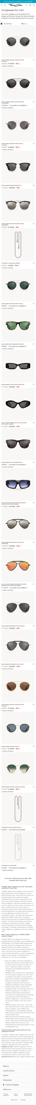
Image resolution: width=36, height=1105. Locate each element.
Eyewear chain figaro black (11, 827)
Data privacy (16, 1094)
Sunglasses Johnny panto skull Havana (12, 144)
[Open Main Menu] (1, 5)
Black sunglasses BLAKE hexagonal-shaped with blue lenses (14, 503)
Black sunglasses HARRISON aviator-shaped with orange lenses (14, 584)
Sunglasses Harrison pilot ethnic (13, 626)
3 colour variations (7, 548)
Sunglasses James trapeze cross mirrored (13, 224)
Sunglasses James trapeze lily (12, 185)
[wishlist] (26, 5)
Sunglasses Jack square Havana (13, 344)
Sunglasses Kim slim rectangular (13, 384)
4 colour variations (7, 66)
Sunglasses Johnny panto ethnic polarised (13, 102)
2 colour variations (7, 149)
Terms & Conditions (6, 1094)
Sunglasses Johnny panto (10, 746)
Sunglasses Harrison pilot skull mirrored (13, 543)
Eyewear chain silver (9, 865)
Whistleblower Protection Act (28, 1094)
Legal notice (14, 1100)
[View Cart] (34, 5)
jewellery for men (7, 1047)
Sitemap (23, 1100)
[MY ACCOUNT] (30, 5)
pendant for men (7, 1057)
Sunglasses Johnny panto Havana (13, 787)
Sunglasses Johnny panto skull (12, 303)
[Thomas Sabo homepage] (5, 5)
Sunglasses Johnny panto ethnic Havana (13, 60)
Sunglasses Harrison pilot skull (13, 664)
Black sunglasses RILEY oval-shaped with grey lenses (14, 423)
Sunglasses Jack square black (12, 462)
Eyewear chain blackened (11, 263)
